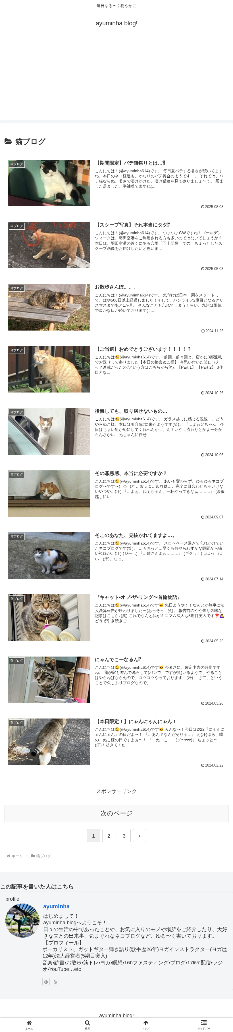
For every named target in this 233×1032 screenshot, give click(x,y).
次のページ (117, 813)
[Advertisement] (116, 80)
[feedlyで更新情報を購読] (46, 981)
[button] (215, 833)
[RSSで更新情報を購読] (55, 981)
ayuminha (56, 906)
